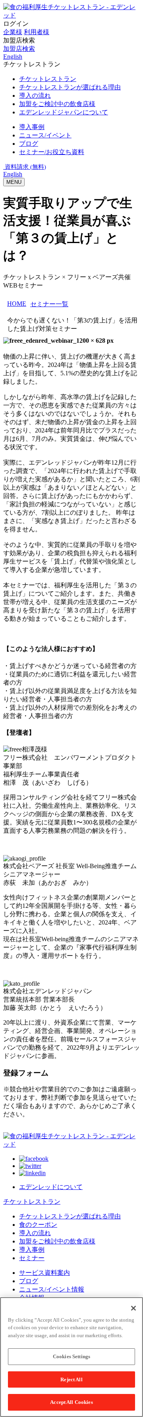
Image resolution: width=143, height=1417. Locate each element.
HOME (16, 303)
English (12, 174)
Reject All (71, 1379)
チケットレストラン (31, 1201)
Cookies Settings (71, 1356)
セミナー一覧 (49, 304)
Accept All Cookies (71, 1402)
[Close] (133, 1308)
